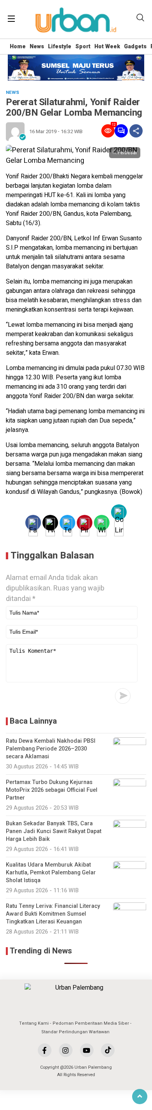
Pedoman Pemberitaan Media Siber (91, 1023)
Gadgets (135, 46)
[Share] (136, 130)
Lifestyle (59, 46)
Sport (82, 46)
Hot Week (107, 46)
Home (18, 46)
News (37, 46)
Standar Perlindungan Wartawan (75, 1032)
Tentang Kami (34, 1023)
